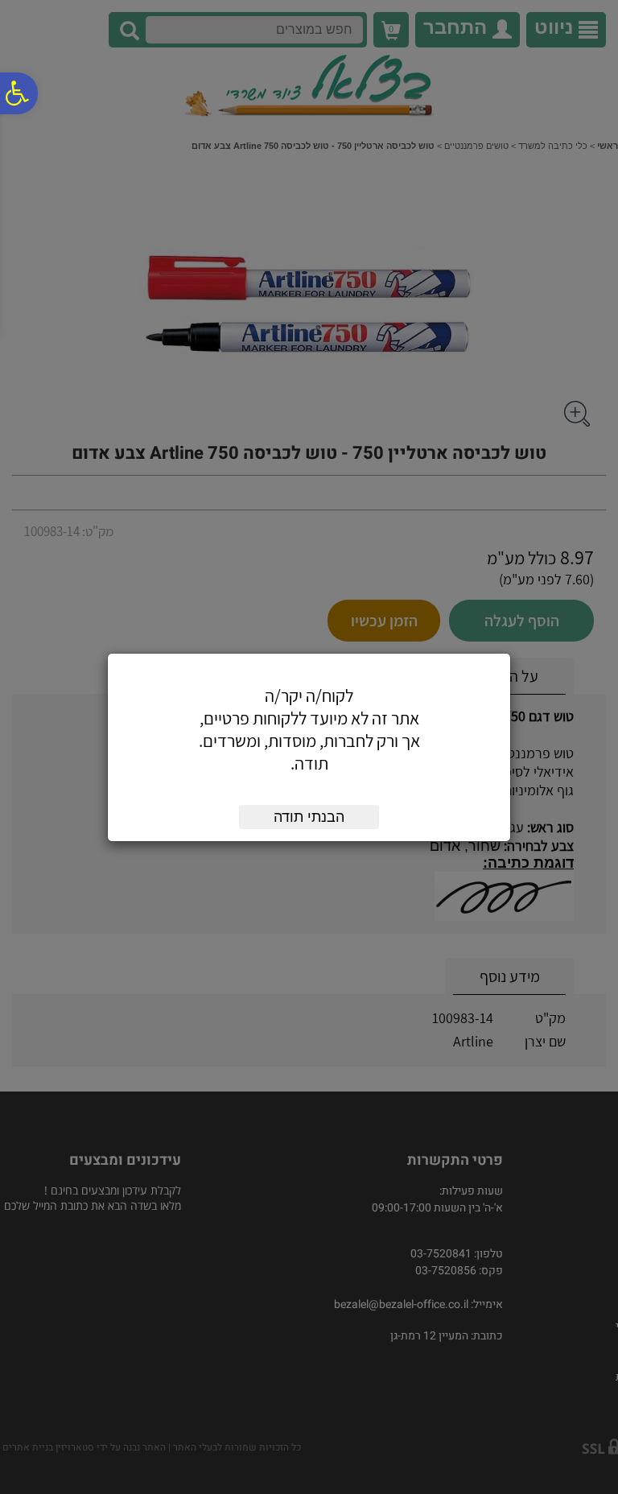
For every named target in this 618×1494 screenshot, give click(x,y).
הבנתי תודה (309, 817)
